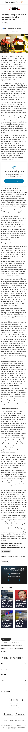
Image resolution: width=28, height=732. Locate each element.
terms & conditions (5, 722)
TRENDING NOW (6, 588)
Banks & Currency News (18, 639)
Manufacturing (6, 551)
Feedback (5, 561)
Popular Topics (6, 639)
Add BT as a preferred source (12, 28)
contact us (11, 720)
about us (6, 720)
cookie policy (13, 722)
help (16, 720)
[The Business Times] (12, 2)
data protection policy (22, 722)
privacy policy (21, 720)
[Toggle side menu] (2, 2)
